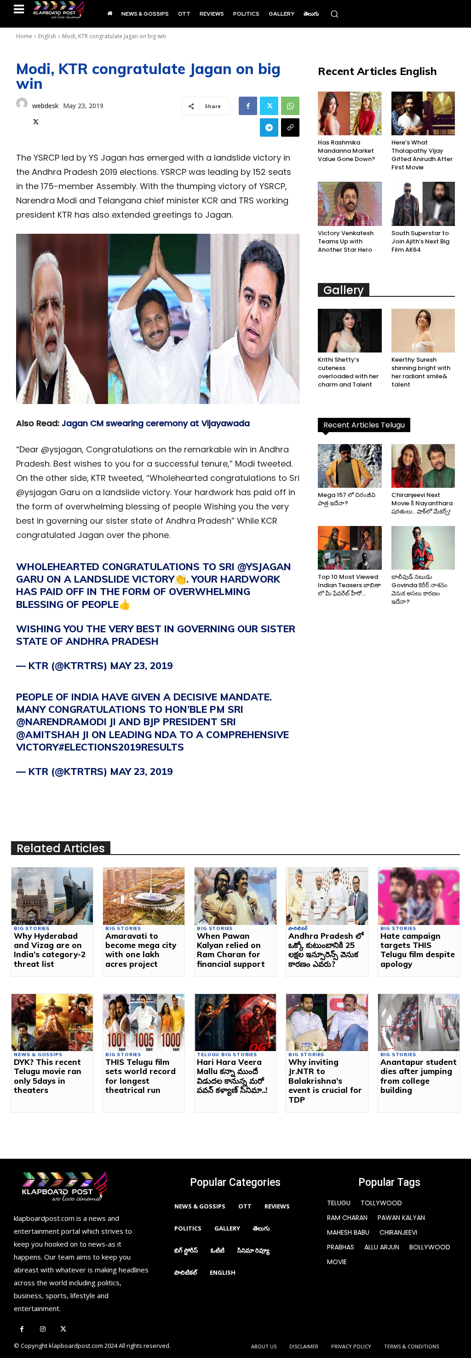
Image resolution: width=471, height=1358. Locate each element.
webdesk (45, 105)
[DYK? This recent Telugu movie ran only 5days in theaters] (52, 1022)
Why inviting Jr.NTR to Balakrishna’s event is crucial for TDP (325, 1080)
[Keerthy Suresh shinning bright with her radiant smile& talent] (423, 331)
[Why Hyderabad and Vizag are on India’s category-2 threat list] (52, 896)
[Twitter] (36, 121)
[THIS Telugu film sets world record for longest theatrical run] (143, 1022)
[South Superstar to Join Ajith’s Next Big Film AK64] (423, 203)
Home (24, 36)
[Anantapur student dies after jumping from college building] (419, 1022)
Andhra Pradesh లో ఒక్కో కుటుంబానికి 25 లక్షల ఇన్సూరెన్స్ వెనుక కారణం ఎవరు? (326, 950)
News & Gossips (38, 1054)
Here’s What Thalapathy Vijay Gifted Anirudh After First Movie (422, 155)
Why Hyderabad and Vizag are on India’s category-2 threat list (50, 950)
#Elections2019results (121, 747)
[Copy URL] (290, 127)
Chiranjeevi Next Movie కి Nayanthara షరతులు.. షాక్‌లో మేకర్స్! (422, 503)
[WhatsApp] (290, 106)
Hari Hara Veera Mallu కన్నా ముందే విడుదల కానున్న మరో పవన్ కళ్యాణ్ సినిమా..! (232, 1076)
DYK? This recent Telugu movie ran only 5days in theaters (47, 1076)
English (47, 36)
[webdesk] (22, 113)
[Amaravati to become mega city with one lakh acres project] (143, 896)
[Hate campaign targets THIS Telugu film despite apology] (419, 896)
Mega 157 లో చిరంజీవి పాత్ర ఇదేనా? (346, 499)
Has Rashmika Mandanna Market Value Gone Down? (346, 150)
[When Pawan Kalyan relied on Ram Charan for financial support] (235, 896)
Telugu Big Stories (227, 1054)
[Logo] (59, 9)
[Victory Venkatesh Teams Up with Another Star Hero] (349, 203)
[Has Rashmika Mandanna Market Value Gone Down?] (349, 113)
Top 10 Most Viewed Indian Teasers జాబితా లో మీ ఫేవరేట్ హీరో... (349, 585)
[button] (334, 14)
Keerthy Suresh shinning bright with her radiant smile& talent (420, 372)
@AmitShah (48, 734)
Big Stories (32, 928)
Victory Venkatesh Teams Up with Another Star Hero (345, 241)
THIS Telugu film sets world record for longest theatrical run (140, 1076)
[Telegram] (269, 127)
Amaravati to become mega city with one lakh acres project (140, 950)
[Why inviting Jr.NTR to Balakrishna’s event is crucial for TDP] (327, 1022)
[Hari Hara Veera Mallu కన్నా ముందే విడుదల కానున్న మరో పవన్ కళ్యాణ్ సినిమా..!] (235, 1022)
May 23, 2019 (141, 665)
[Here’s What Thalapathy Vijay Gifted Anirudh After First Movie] (423, 113)
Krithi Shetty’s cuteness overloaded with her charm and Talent (348, 372)
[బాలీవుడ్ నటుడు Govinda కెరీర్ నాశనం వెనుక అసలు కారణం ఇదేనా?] (423, 548)
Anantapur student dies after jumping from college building (418, 1076)
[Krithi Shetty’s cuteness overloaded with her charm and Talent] (349, 331)
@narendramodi (61, 722)
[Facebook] (248, 106)
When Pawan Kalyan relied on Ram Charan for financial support (231, 950)
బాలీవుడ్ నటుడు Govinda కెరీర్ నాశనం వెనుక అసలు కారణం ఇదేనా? (419, 589)
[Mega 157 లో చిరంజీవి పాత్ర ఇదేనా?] (349, 466)
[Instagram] (42, 1330)
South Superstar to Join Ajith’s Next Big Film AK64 (420, 241)
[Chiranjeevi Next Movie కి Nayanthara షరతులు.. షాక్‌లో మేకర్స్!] (423, 466)
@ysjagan (264, 566)
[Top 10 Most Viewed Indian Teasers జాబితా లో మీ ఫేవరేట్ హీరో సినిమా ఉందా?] (349, 548)
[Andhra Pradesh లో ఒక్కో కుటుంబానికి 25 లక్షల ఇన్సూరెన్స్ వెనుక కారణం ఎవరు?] (327, 896)
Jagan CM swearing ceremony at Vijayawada (156, 423)
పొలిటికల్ (297, 928)
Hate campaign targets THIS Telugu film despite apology (417, 950)
